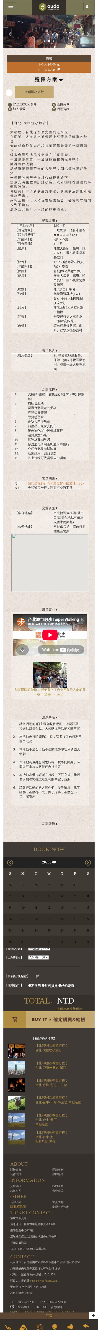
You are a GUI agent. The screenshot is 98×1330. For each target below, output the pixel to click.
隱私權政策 (18, 1206)
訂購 (49, 1315)
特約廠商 (67, 986)
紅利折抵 (51, 986)
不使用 (36, 986)
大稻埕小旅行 (34, 92)
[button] (10, 31)
